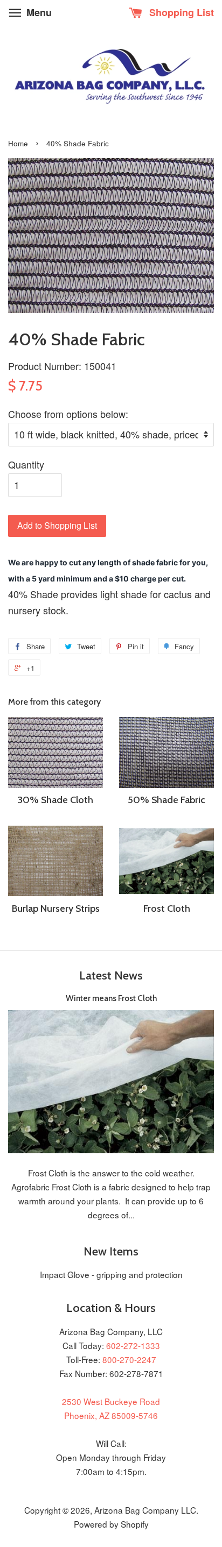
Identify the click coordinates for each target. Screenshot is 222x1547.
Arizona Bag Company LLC (145, 1510)
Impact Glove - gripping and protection (111, 1274)
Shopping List (180, 12)
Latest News (111, 975)
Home (18, 143)
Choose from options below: (68, 414)
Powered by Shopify (111, 1524)
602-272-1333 (133, 1345)
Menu (38, 12)
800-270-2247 (129, 1359)
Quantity (26, 464)
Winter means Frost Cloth (111, 998)
